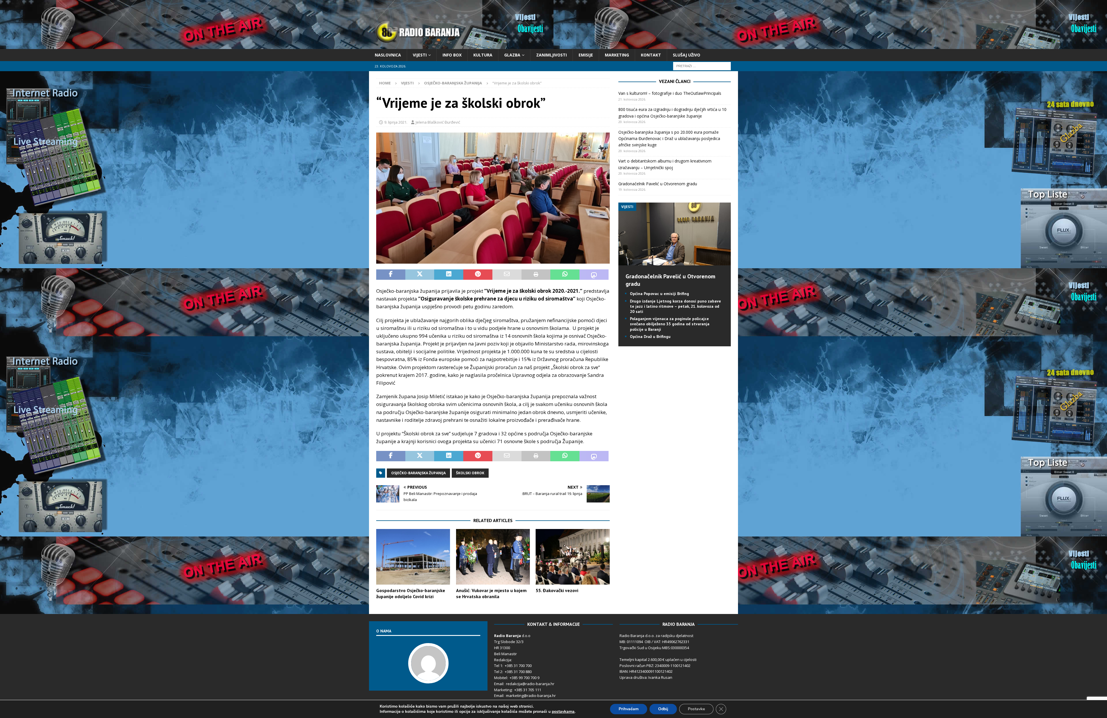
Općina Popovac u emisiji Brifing (659, 293)
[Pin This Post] (477, 274)
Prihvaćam (629, 709)
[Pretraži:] (702, 66)
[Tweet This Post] (419, 274)
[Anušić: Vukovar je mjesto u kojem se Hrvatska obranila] (493, 557)
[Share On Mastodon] (594, 274)
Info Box (452, 55)
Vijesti (420, 55)
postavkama (563, 711)
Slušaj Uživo (686, 55)
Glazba (512, 55)
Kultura (482, 55)
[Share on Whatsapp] (564, 274)
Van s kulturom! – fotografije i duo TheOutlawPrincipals (669, 93)
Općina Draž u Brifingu (650, 336)
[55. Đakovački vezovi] (572, 557)
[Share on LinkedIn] (448, 274)
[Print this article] (536, 274)
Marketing (617, 55)
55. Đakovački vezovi (557, 590)
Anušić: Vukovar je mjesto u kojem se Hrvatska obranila (491, 593)
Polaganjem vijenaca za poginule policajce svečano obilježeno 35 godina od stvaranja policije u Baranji (669, 324)
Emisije (586, 55)
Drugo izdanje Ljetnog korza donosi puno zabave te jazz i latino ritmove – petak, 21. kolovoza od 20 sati (675, 306)
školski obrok (470, 473)
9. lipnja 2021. (395, 122)
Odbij (663, 709)
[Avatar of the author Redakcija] (428, 677)
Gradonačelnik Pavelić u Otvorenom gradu (657, 183)
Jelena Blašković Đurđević (438, 122)
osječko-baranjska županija (418, 473)
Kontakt (651, 55)
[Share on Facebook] (390, 274)
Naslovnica (388, 55)
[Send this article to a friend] (507, 274)
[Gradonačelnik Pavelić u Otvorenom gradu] (674, 262)
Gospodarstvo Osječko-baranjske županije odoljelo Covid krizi (410, 593)
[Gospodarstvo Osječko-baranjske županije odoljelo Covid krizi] (413, 557)
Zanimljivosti (551, 55)
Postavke (696, 709)
